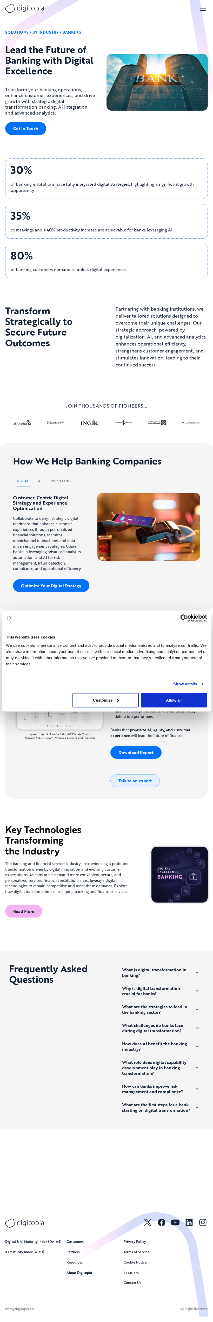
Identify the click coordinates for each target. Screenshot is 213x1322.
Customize (102, 700)
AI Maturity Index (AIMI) (24, 1251)
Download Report (136, 752)
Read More (23, 911)
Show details (185, 684)
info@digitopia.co (19, 1308)
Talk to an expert (135, 781)
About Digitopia (79, 1272)
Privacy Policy (135, 1241)
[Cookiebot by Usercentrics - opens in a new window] (184, 618)
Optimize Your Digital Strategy (51, 586)
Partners (73, 1251)
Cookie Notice (135, 1262)
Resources (74, 1262)
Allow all (174, 700)
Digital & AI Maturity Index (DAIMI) (33, 1241)
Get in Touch (25, 128)
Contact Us (132, 1282)
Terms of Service (136, 1251)
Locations (131, 1272)
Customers (75, 1241)
